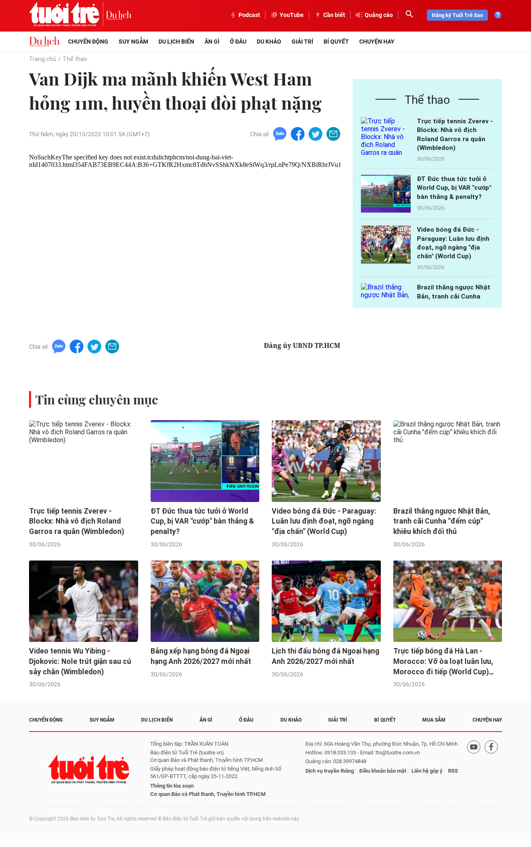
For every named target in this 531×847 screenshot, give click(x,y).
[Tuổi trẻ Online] (89, 769)
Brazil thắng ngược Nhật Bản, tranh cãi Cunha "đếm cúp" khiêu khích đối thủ (441, 521)
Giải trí (302, 41)
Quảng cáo (379, 15)
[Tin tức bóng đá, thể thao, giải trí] (44, 42)
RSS (453, 771)
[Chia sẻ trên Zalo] (280, 133)
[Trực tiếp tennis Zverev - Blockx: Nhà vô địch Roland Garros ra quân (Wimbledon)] (386, 136)
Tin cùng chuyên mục (96, 399)
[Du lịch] (119, 14)
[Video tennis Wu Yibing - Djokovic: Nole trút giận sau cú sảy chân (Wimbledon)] (83, 601)
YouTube (292, 15)
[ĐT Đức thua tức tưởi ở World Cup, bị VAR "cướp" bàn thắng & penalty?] (386, 194)
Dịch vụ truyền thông (329, 771)
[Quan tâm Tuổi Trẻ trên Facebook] (491, 769)
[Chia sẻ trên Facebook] (297, 133)
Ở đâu (238, 41)
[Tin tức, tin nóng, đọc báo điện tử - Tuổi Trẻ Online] (67, 15)
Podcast (249, 15)
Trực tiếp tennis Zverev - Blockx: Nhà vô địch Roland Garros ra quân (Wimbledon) (76, 521)
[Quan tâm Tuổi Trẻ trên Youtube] (473, 769)
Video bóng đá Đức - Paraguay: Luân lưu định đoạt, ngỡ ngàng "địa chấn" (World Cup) (324, 521)
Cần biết (334, 15)
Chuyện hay (377, 41)
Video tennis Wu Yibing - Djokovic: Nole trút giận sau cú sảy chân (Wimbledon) (80, 661)
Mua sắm (434, 720)
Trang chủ (42, 59)
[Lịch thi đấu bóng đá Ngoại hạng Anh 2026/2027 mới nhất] (326, 601)
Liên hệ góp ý (427, 771)
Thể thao (75, 59)
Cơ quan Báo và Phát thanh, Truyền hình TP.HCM (208, 794)
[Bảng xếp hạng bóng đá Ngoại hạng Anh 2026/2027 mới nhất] (205, 601)
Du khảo (269, 41)
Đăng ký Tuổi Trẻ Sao (457, 15)
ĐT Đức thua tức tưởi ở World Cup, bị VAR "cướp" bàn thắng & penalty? (454, 188)
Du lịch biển (176, 41)
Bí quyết (336, 41)
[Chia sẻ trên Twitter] (315, 133)
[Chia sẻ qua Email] (333, 133)
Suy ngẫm (133, 41)
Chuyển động (88, 41)
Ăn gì (212, 41)
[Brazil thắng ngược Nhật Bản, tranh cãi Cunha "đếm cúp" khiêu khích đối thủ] (447, 461)
